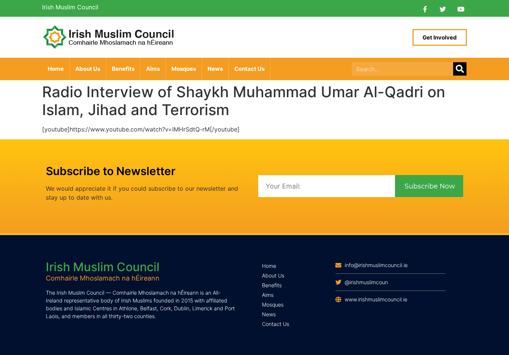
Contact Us (249, 68)
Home (56, 68)
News (215, 68)
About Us (87, 68)
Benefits (123, 68)
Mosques (183, 68)
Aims (153, 68)
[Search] (460, 69)
